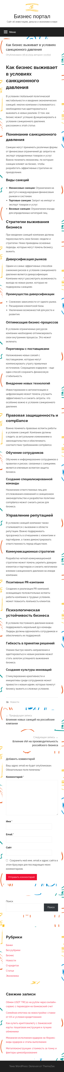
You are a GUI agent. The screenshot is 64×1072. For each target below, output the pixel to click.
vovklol (47, 54)
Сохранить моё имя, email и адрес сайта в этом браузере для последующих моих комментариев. (32, 864)
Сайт (9, 847)
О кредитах (12, 965)
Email (10, 834)
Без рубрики (13, 950)
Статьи (10, 970)
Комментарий (15, 777)
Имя (9, 821)
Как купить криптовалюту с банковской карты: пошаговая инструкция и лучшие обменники (29, 1027)
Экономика (12, 975)
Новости (14, 702)
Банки (9, 945)
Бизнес (10, 955)
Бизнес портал (32, 16)
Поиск (9, 901)
